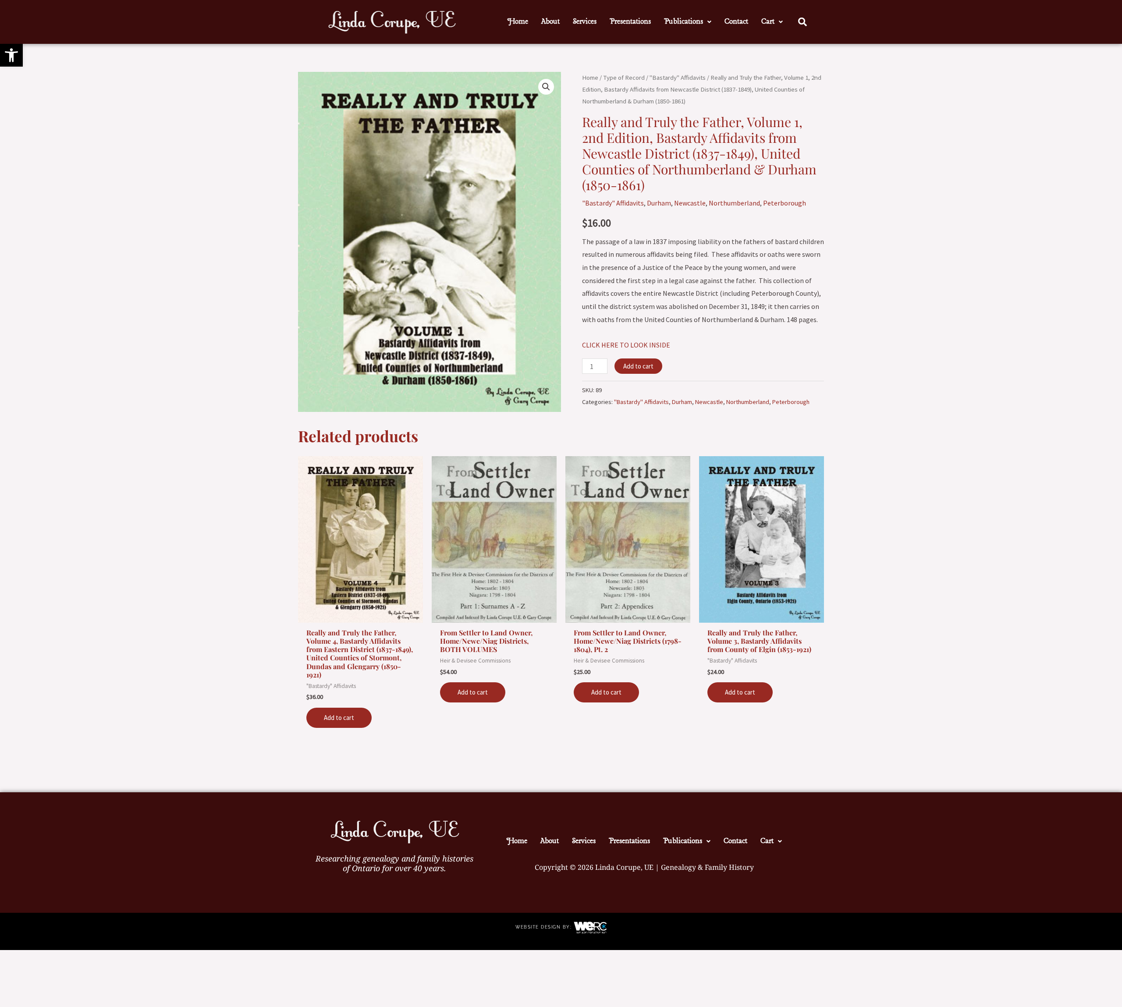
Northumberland (734, 203)
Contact (736, 22)
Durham (659, 203)
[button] (11, 55)
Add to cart (638, 366)
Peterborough (784, 203)
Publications (683, 22)
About (550, 22)
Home (518, 22)
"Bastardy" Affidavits (678, 78)
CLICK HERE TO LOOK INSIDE (626, 344)
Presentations (630, 22)
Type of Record (624, 78)
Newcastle (690, 203)
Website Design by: (544, 927)
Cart (767, 22)
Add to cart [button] (339, 717)
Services (585, 22)
